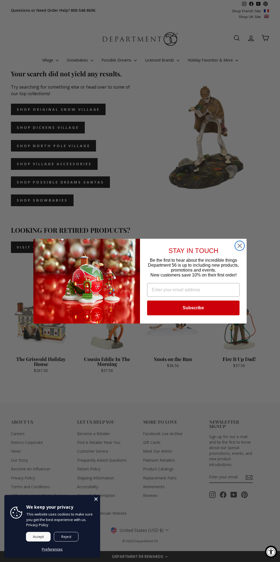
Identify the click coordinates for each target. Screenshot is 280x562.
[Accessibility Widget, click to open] (271, 552)
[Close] (96, 499)
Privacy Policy (37, 524)
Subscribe (193, 307)
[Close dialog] (239, 246)
